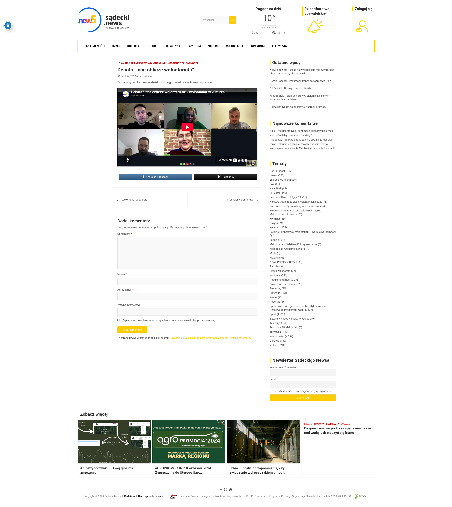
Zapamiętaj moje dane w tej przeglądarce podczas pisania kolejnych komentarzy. (169, 320)
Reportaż (275, 301)
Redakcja (129, 496)
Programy (275, 288)
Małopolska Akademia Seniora (287, 248)
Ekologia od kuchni (280, 179)
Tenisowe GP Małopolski (284, 327)
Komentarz (124, 233)
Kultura (133, 46)
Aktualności (95, 46)
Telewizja (279, 46)
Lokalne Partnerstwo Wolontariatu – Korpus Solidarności (303, 231)
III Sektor (275, 193)
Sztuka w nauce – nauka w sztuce (289, 318)
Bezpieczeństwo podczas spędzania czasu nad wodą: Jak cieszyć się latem (337, 430)
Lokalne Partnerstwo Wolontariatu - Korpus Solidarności (157, 63)
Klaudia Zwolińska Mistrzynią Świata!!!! (312, 148)
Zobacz (274, 345)
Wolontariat (235, 46)
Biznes (116, 46)
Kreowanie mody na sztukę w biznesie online (296, 206)
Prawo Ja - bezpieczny (326, 424)
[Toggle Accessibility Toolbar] (8, 25)
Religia (273, 297)
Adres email (125, 289)
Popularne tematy (280, 279)
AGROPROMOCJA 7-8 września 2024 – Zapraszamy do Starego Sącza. (184, 470)
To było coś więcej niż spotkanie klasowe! (309, 139)
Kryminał (258, 46)
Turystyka (172, 46)
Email (273, 379)
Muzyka (274, 257)
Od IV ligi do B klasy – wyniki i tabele (290, 88)
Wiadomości (277, 336)
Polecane (275, 275)
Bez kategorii (277, 170)
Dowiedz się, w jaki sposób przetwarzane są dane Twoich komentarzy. (210, 337)
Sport (153, 46)
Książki (274, 223)
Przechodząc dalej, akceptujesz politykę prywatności (302, 391)
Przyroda (194, 46)
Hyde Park (275, 188)
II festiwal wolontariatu (240, 199)
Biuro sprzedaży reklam (151, 496)
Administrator (145, 76)
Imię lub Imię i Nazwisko (283, 367)
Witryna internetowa (129, 304)
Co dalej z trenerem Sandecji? (294, 135)
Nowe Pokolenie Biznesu (284, 262)
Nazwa (122, 274)
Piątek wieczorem (280, 270)
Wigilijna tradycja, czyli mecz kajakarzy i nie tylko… (306, 130)
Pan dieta (275, 266)
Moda (273, 253)
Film (272, 184)
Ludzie (273, 240)
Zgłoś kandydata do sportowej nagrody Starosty (298, 106)
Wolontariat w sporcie (134, 199)
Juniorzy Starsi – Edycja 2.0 (286, 197)
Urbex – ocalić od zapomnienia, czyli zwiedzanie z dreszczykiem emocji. (258, 470)
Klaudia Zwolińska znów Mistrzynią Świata (303, 144)
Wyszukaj (232, 20)
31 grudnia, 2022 (126, 76)
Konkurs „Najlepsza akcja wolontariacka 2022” (296, 201)
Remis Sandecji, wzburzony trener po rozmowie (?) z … (301, 81)
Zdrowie (213, 46)
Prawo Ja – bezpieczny (283, 284)
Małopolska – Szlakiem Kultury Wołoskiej (293, 244)
